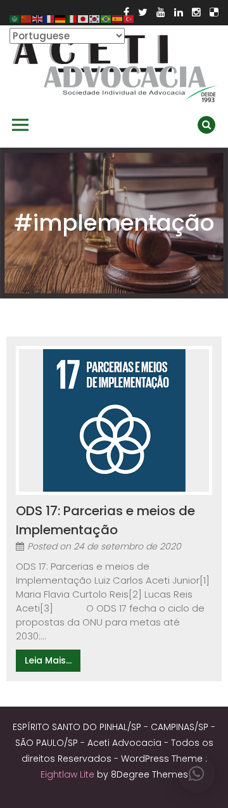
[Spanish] (118, 18)
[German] (60, 18)
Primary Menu (20, 125)
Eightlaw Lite (69, 774)
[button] (196, 774)
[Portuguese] (106, 18)
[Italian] (72, 18)
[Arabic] (15, 18)
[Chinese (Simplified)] (26, 18)
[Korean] (95, 18)
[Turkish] (129, 18)
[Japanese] (83, 18)
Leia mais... (48, 660)
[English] (38, 18)
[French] (49, 18)
